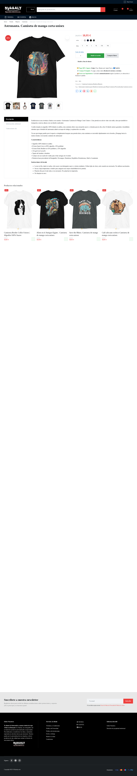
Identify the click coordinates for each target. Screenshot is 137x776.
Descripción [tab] (10, 119)
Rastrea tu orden (50, 736)
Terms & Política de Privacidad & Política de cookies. (112, 705)
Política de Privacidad (52, 728)
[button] (129, 9)
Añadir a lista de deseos (84, 61)
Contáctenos (49, 739)
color (77, 40)
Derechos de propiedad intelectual (116, 728)
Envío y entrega (50, 734)
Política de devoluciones (52, 731)
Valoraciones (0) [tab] (11, 128)
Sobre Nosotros (111, 726)
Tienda (11, 21)
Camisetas (24, 21)
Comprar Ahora (112, 55)
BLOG (34, 17)
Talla (77, 46)
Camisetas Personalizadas (116, 86)
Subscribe (128, 701)
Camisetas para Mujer (103, 86)
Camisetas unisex (127, 86)
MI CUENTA (21, 17)
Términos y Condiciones (53, 726)
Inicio (5, 21)
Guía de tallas (79, 52)
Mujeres (17, 21)
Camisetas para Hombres (91, 86)
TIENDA (10, 17)
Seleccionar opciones (33, 239)
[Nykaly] (13, 9)
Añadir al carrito (96, 55)
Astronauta (81, 86)
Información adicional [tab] (13, 124)
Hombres (95, 84)
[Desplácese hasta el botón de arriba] (132, 771)
